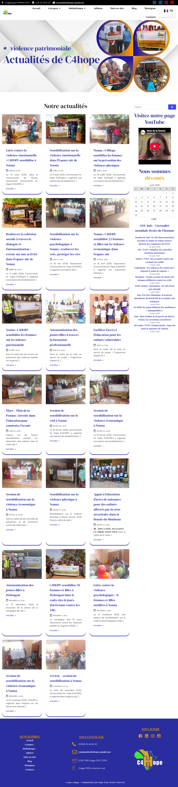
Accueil (36, 8)
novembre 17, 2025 (60, 686)
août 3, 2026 (102, 170)
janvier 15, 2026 (103, 524)
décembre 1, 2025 (60, 615)
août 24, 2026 (14, 170)
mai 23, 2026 (58, 259)
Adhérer (98, 8)
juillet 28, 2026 (15, 269)
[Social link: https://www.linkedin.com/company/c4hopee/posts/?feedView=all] (161, 3)
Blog (134, 8)
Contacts (151, 17)
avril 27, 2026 (102, 259)
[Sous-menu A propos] (34, 744)
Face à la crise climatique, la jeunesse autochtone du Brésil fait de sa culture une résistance (154, 298)
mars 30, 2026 (59, 350)
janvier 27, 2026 (59, 509)
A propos (28, 744)
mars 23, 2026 (102, 345)
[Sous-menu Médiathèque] (36, 748)
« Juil (153, 218)
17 (136, 206)
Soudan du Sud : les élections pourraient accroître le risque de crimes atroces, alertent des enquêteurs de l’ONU (154, 240)
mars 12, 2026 (14, 431)
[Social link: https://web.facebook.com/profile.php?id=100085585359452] (155, 3)
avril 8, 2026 (14, 350)
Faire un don (117, 8)
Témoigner (150, 8)
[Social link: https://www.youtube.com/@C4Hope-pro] (173, 3)
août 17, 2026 (58, 170)
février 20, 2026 (59, 426)
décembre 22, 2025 (16, 600)
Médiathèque (29, 748)
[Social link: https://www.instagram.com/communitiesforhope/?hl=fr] (167, 3)
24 (136, 210)
